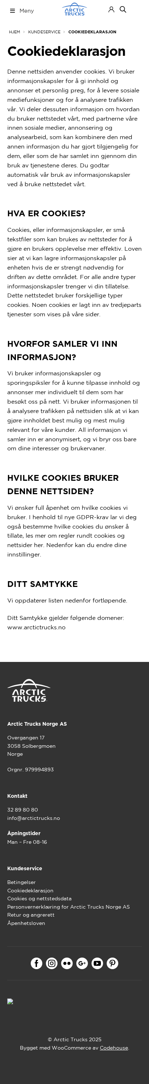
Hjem (14, 32)
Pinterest (112, 963)
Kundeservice (44, 32)
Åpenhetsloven (26, 923)
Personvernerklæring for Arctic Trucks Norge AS (68, 907)
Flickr (67, 963)
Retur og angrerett (31, 915)
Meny (27, 11)
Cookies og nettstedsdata (39, 898)
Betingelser (21, 882)
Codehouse (114, 1048)
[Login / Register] (111, 9)
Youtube (97, 963)
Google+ (82, 963)
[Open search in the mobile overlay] (123, 9)
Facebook (36, 963)
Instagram (52, 963)
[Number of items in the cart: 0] (135, 9)
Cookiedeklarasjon (30, 890)
